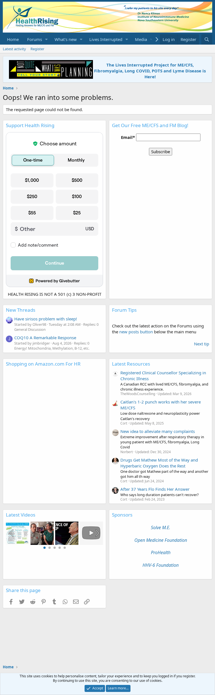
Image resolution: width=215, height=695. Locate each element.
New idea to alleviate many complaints (157, 431)
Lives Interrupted (105, 39)
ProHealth (160, 552)
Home (13, 39)
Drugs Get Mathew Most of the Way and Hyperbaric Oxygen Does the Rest (159, 463)
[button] (46, 39)
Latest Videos (20, 514)
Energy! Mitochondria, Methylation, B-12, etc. (51, 348)
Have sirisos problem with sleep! (45, 319)
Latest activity (14, 48)
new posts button (136, 331)
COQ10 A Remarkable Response (45, 337)
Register (37, 48)
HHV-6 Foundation (160, 565)
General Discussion (30, 329)
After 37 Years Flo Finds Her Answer (155, 489)
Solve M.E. (160, 527)
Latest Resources (131, 364)
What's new (66, 39)
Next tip (201, 344)
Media (141, 39)
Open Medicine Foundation (160, 540)
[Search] (206, 39)
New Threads (20, 310)
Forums (34, 39)
